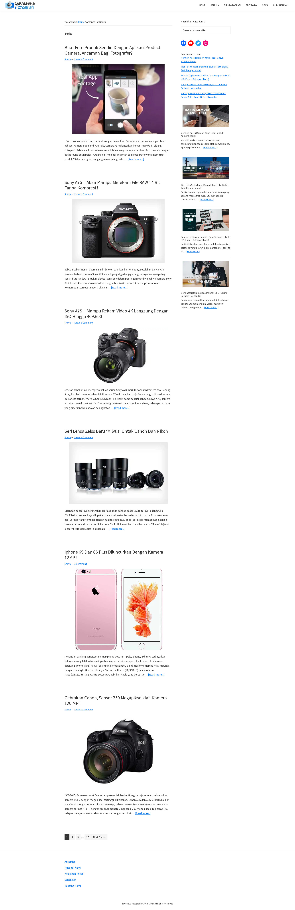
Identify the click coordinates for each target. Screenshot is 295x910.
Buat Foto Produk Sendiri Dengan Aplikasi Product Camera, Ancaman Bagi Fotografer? (112, 50)
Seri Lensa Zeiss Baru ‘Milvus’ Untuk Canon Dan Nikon (116, 431)
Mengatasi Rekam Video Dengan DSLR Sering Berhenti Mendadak (204, 294)
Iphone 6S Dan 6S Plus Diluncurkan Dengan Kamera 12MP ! (114, 554)
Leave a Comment (83, 59)
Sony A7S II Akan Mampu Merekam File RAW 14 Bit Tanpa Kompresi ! (112, 185)
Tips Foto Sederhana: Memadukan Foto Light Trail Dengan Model (204, 186)
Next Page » (99, 837)
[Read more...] (136, 159)
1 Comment (80, 563)
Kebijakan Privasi (74, 873)
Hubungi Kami (73, 867)
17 (88, 836)
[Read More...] (210, 147)
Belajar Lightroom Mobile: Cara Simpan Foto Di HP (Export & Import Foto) (205, 238)
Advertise (70, 861)
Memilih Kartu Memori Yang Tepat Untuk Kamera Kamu (202, 134)
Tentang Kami (73, 886)
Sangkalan (70, 879)
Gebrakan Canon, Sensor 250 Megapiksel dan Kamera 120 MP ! (116, 700)
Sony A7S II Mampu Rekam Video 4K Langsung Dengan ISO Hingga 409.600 (117, 313)
